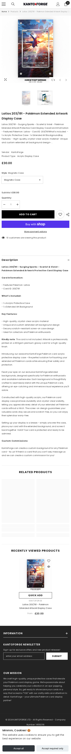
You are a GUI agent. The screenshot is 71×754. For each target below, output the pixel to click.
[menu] (4, 4)
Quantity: (7, 197)
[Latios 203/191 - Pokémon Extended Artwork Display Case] (35, 574)
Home (4, 11)
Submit (57, 656)
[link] (18, 530)
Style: (13, 173)
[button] (60, 80)
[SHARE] (66, 214)
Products (14, 11)
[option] (35, 49)
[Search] (13, 4)
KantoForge (17, 152)
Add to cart (28, 214)
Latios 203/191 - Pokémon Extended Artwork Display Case (35, 606)
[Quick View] (48, 566)
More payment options (35, 231)
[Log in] (58, 4)
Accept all (19, 748)
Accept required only (52, 748)
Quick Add (35, 595)
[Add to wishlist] (60, 214)
